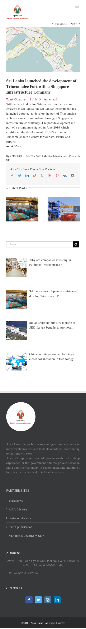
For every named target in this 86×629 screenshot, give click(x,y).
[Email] (72, 175)
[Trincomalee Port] (43, 49)
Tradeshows (16, 501)
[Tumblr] (42, 175)
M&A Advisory (18, 509)
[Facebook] (12, 175)
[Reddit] (34, 175)
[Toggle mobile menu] (77, 6)
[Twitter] (19, 175)
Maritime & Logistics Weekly (26, 536)
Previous (61, 24)
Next (74, 24)
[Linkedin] (27, 175)
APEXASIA (16, 156)
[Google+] (49, 175)
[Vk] (65, 175)
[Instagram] (47, 599)
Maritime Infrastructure (55, 156)
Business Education (20, 518)
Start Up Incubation (20, 527)
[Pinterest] (57, 175)
